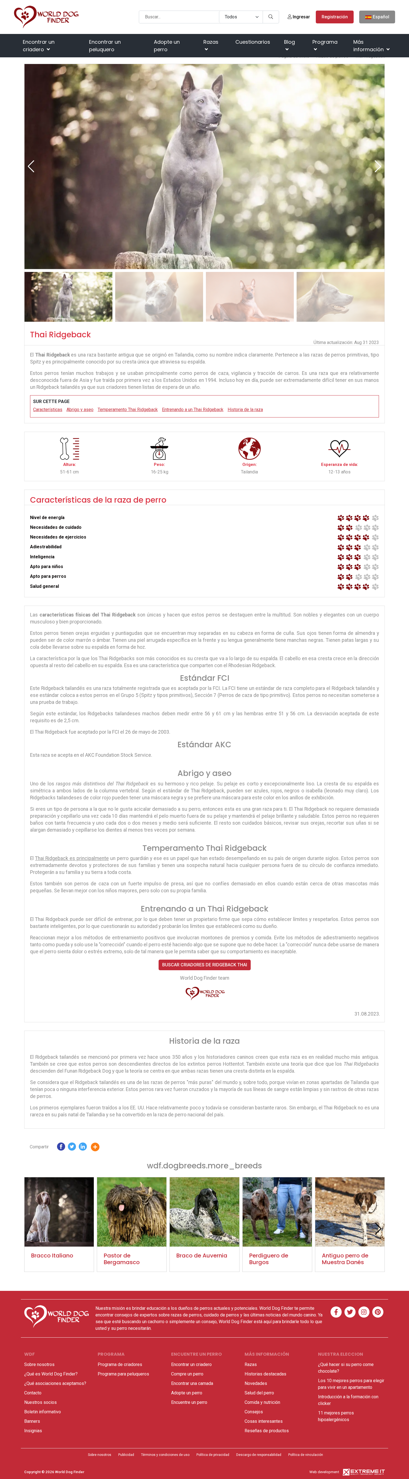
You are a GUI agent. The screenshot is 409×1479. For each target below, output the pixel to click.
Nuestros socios (40, 1402)
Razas (210, 41)
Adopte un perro (167, 45)
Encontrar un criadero (39, 45)
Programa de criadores (120, 1364)
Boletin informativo (42, 1411)
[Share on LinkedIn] (83, 1148)
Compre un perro (187, 1374)
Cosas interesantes (264, 1421)
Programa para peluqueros (123, 1374)
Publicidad (126, 1455)
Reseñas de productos (267, 1430)
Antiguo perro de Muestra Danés (345, 1259)
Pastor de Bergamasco (122, 1259)
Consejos (254, 1411)
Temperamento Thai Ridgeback (128, 409)
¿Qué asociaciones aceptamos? (55, 1383)
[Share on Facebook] (61, 1148)
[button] (378, 166)
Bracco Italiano (52, 1255)
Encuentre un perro (189, 1402)
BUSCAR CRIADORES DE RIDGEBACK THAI (204, 964)
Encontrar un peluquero (105, 45)
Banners (32, 1421)
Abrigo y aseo (79, 409)
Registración (335, 16)
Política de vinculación (305, 1455)
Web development (324, 1472)
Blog (289, 41)
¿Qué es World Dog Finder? (51, 1374)
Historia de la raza (245, 409)
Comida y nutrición (262, 1402)
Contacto (32, 1393)
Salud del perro (259, 1393)
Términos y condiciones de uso (165, 1455)
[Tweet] (72, 1148)
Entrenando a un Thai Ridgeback (192, 409)
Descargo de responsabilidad (258, 1455)
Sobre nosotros (39, 1364)
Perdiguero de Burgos (268, 1259)
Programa (324, 41)
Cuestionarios (252, 41)
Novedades (256, 1383)
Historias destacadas (265, 1374)
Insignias (33, 1430)
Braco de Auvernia (201, 1255)
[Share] (99, 1148)
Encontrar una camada (192, 1383)
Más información (369, 45)
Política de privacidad (212, 1455)
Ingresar (301, 16)
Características (47, 409)
